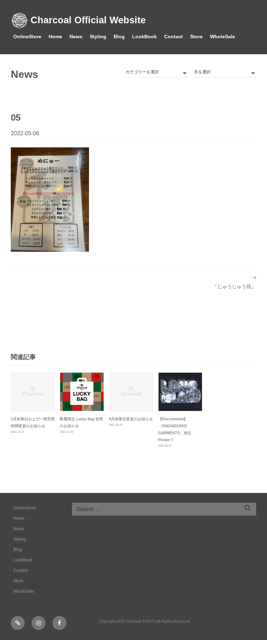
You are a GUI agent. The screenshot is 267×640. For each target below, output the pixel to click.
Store (196, 36)
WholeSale (222, 36)
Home (55, 36)
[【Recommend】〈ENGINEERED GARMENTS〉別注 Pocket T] (180, 391)
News (76, 36)
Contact (173, 36)
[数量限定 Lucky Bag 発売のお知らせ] (82, 391)
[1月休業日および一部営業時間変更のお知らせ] (33, 391)
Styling (98, 36)
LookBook (144, 36)
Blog (119, 36)
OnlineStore (27, 36)
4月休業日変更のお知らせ (131, 419)
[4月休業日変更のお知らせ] (131, 391)
